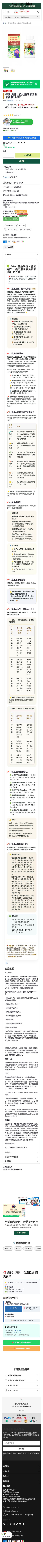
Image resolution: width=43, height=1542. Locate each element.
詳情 (6, 963)
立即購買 (21, 161)
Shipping (6, 177)
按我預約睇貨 (23, 216)
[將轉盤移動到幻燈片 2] (20, 1410)
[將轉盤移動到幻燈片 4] (23, 1410)
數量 (4, 151)
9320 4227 (17, 1332)
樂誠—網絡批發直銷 (17, 1535)
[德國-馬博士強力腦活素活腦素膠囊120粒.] (21, 46)
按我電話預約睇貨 (22, 214)
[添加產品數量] (12, 155)
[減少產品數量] (5, 155)
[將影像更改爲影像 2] (13, 70)
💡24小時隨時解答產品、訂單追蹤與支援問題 (21, 138)
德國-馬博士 (11, 100)
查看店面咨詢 (9, 172)
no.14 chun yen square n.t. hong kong (19, 1515)
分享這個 (10, 247)
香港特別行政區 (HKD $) (14, 1532)
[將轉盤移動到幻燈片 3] (22, 1410)
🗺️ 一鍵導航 (13, 1308)
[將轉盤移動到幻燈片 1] (19, 1410)
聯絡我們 (17, 191)
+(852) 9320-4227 (12, 1507)
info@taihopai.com (13, 1511)
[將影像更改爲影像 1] (6, 70)
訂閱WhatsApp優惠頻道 (11, 219)
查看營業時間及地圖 (20, 211)
